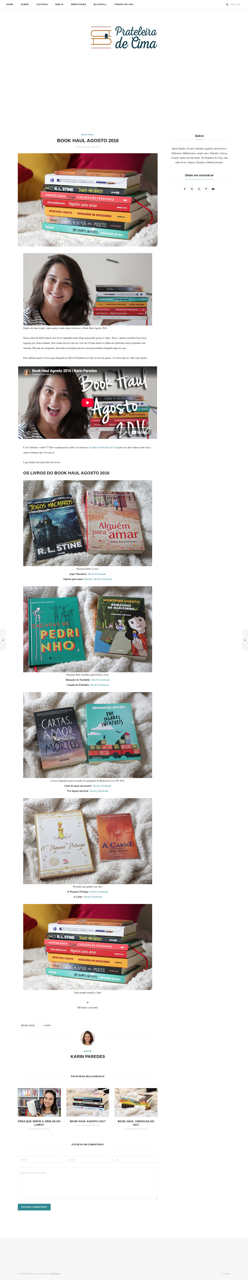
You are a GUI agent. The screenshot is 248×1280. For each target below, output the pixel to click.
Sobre (25, 4)
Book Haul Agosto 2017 (88, 1121)
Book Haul (88, 135)
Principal (226, 1273)
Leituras (42, 4)
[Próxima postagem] (245, 640)
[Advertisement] (124, 94)
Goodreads (101, 574)
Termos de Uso (123, 4)
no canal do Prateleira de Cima (103, 447)
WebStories (78, 4)
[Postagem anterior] (3, 640)
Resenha (88, 579)
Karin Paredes (88, 1056)
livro (47, 1025)
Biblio (59, 4)
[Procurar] (227, 4)
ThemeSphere (55, 1273)
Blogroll (100, 4)
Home (9, 4)
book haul (28, 1025)
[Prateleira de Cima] (124, 37)
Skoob (91, 574)
